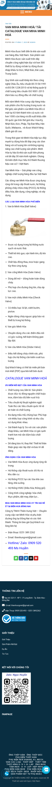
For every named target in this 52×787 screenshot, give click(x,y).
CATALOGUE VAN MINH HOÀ (26, 378)
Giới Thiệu (6, 639)
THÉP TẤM (40, 762)
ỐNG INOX (40, 764)
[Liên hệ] (6, 773)
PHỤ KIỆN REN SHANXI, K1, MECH (26, 759)
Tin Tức (8, 24)
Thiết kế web (17, 781)
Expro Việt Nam (33, 781)
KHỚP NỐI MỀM (38, 771)
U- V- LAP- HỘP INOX (32, 767)
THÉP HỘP (28, 762)
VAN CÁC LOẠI (13, 762)
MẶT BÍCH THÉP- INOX (17, 771)
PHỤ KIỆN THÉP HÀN (26, 757)
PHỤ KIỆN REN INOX (37, 769)
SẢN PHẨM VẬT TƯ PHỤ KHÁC (26, 774)
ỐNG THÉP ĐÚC (34, 755)
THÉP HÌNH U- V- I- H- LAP (20, 764)
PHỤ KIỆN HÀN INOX (15, 769)
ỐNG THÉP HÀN (17, 755)
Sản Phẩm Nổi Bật (9, 644)
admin (32, 42)
